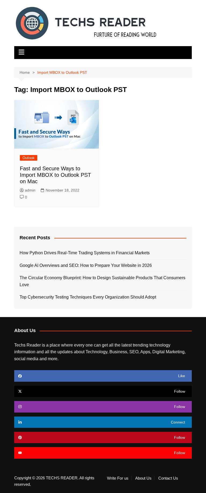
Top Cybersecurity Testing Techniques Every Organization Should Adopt (88, 297)
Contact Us (168, 478)
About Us (143, 478)
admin (30, 190)
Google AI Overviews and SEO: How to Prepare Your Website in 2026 (86, 265)
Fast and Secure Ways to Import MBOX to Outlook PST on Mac (55, 174)
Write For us (117, 478)
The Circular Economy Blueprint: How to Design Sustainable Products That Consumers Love (102, 281)
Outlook (29, 158)
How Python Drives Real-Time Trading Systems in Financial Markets (85, 253)
